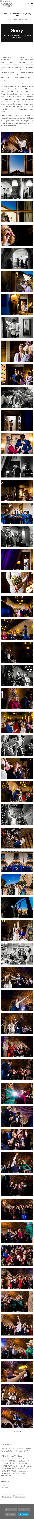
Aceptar (24, 1514)
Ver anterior (7, 1496)
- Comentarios (18, 20)
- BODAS (4, 1488)
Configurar (24, 1510)
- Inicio (4, 1485)
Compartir (16, 1431)
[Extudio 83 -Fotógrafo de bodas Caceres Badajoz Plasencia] (8, 3)
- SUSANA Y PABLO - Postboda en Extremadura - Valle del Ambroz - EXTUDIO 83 (15, 1473)
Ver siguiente (19, 1496)
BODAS (10, 20)
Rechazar (11, 1514)
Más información (11, 1510)
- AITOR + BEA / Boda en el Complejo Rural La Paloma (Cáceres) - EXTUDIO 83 (16, 1451)
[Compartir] (26, 20)
